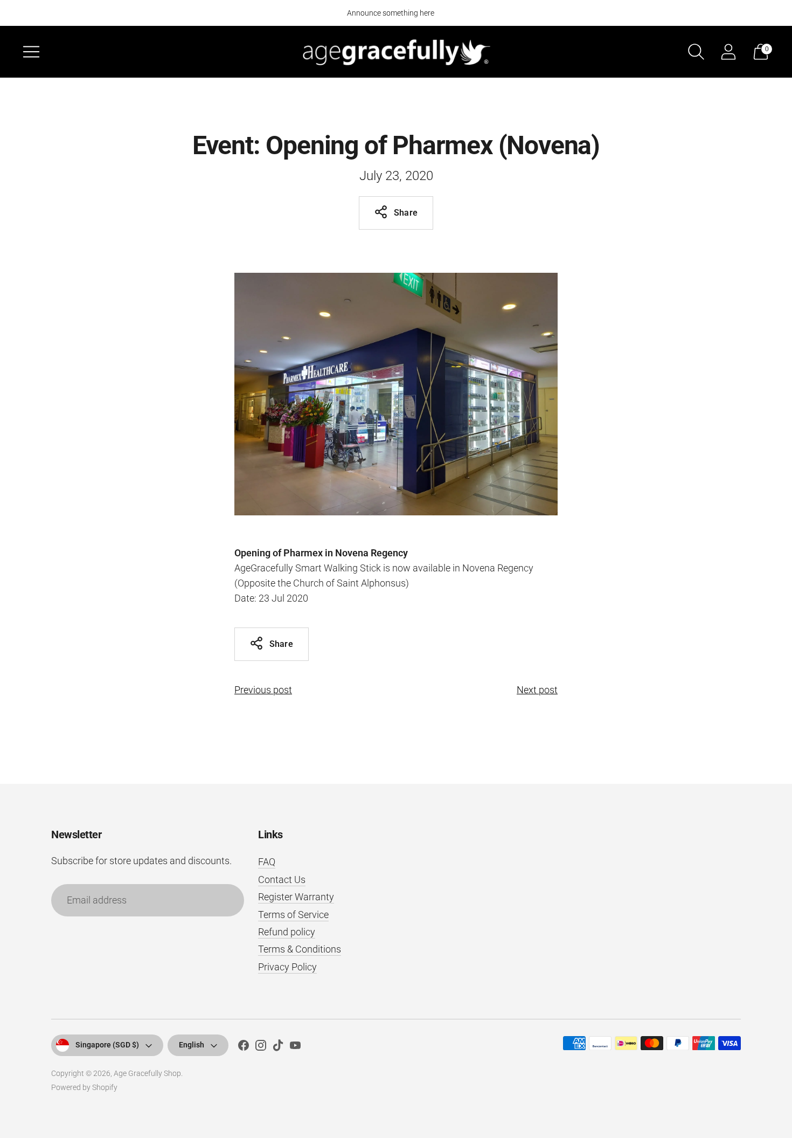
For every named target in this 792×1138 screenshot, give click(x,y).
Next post (537, 689)
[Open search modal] (696, 52)
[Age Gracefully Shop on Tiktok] (278, 1047)
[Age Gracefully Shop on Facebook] (243, 1047)
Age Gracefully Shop (147, 1073)
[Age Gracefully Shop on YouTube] (295, 1047)
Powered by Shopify (84, 1087)
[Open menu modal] (31, 52)
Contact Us (281, 879)
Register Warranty (296, 896)
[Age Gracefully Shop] (396, 51)
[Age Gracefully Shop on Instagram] (260, 1047)
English (191, 1044)
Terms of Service (293, 914)
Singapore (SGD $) (107, 1044)
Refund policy (286, 931)
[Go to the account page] (728, 52)
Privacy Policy (287, 967)
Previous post (263, 689)
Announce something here (390, 13)
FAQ (266, 861)
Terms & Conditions (299, 949)
